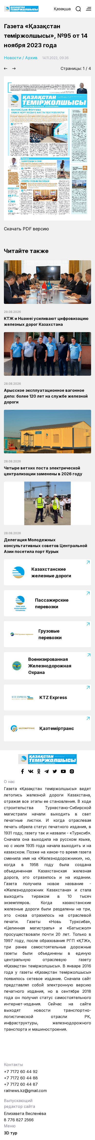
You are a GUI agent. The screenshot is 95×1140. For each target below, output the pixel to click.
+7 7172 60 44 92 (21, 1071)
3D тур (10, 1133)
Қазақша (62, 8)
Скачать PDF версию (26, 228)
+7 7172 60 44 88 (21, 1077)
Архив (31, 57)
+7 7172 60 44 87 (21, 1084)
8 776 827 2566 (19, 1119)
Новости (12, 57)
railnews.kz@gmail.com (25, 1090)
